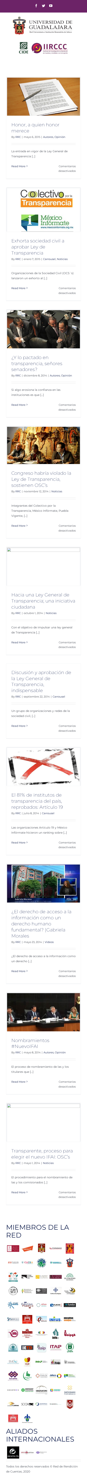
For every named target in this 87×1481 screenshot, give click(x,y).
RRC (18, 136)
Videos (49, 942)
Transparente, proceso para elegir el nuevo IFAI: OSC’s (42, 1154)
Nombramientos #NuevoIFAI (30, 1043)
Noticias (62, 259)
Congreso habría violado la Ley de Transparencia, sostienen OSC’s (41, 479)
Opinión (59, 136)
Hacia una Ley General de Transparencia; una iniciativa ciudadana (43, 601)
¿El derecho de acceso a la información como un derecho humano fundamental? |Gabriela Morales (41, 924)
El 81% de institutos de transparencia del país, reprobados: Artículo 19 (37, 801)
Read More (18, 166)
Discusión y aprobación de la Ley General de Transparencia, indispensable (41, 681)
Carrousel (49, 259)
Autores (48, 136)
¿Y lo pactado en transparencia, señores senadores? (36, 363)
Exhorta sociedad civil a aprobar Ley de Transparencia (37, 247)
